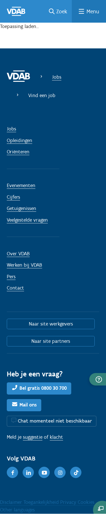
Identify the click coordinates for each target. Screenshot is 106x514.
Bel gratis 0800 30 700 (43, 388)
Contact (15, 288)
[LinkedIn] (28, 472)
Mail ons (28, 405)
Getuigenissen (21, 208)
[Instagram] (60, 472)
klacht (56, 437)
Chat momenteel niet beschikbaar (55, 421)
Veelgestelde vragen (27, 220)
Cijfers (13, 197)
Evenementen (21, 185)
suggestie (32, 437)
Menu (92, 11)
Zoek (61, 11)
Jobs (56, 77)
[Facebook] (12, 472)
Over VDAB (18, 253)
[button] (97, 379)
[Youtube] (44, 472)
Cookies (86, 502)
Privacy (69, 502)
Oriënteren (18, 152)
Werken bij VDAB (24, 265)
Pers (11, 276)
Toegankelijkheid (41, 502)
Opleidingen (19, 140)
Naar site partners (50, 341)
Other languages (17, 510)
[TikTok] (75, 472)
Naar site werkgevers (51, 324)
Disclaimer (11, 502)
